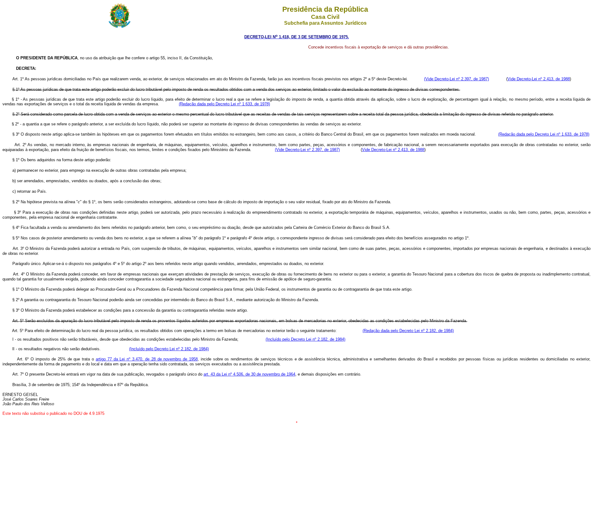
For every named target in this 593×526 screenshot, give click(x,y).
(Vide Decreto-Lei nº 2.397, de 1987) (456, 79)
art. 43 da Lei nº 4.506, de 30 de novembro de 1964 (249, 374)
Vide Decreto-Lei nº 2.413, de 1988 (538, 79)
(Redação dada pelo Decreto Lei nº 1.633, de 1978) (224, 104)
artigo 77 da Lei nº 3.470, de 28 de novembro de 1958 (147, 359)
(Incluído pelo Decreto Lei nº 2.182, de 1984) (305, 339)
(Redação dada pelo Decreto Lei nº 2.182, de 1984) (408, 330)
